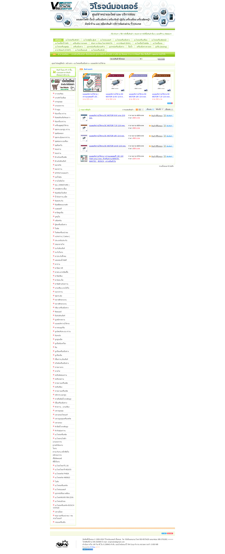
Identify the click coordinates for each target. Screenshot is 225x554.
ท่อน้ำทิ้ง (162, 54)
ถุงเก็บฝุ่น (58, 177)
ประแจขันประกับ (61, 240)
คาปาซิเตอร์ (136, 54)
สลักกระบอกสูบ (60, 395)
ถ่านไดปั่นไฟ (59, 181)
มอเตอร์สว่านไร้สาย (98, 63)
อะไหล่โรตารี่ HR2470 (63, 470)
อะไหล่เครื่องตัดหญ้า (159, 40)
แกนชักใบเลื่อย (60, 98)
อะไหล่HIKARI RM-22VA (64, 497)
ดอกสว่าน (58, 169)
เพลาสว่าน (59, 292)
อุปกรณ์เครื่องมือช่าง (116, 47)
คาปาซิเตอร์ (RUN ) (124, 43)
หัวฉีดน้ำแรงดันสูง (61, 427)
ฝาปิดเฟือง (59, 276)
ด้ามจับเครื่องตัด (61, 157)
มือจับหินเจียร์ (60, 316)
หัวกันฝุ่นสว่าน (60, 431)
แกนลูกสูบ (58, 102)
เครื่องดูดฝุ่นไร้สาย (61, 125)
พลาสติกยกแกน (61, 300)
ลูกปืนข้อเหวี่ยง (60, 343)
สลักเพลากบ (57, 455)
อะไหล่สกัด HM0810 (62, 478)
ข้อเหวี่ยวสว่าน (60, 122)
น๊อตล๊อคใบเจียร (61, 193)
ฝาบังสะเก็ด (59, 280)
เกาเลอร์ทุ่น (59, 94)
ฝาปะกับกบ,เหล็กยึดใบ (61, 452)
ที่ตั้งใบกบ (56, 462)
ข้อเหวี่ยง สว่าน (60, 114)
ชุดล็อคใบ (58, 145)
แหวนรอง (58, 423)
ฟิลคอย (125, 54)
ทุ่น (120, 54)
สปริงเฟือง (58, 387)
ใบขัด (57, 228)
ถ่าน (129, 54)
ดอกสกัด (58, 165)
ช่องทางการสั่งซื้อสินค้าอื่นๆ (145, 34)
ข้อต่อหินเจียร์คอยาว (62, 117)
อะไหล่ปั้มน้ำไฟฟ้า (62, 43)
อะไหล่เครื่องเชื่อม (140, 40)
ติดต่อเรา (168, 34)
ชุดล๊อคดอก (59, 133)
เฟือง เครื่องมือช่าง (61, 308)
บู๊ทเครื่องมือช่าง (61, 225)
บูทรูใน (57, 217)
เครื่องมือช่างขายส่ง (144, 47)
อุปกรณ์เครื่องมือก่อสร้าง (96, 47)
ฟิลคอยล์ (58, 312)
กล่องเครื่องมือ (60, 522)
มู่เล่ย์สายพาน (60, 320)
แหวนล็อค (59, 512)
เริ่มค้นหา (168, 59)
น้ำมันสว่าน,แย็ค (61, 197)
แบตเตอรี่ (58, 209)
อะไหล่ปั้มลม (157, 43)
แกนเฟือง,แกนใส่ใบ (62, 288)
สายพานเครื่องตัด (61, 383)
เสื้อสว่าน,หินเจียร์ (61, 359)
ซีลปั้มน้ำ (148, 54)
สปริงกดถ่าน (59, 379)
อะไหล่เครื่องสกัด (61, 485)
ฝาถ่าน (57, 264)
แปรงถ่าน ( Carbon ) (62, 236)
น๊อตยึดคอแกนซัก (61, 205)
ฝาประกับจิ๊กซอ (60, 256)
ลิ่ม (56, 347)
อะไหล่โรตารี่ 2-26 (61, 466)
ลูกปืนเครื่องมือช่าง (62, 351)
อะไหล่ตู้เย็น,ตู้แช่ (89, 40)
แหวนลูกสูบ (59, 411)
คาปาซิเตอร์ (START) (63, 50)
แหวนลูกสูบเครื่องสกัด (63, 419)
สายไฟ (57, 371)
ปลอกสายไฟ (59, 244)
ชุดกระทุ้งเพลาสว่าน (62, 137)
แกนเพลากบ (59, 106)
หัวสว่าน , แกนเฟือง (62, 407)
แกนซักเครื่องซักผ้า (78, 54)
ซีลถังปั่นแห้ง (90, 54)
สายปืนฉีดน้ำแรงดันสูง (63, 399)
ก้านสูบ (57, 110)
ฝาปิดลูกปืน (59, 213)
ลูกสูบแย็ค (58, 339)
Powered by (91, 547)
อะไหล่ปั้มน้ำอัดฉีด (142, 43)
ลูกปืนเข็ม (58, 355)
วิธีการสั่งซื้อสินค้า (126, 34)
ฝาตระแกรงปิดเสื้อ (61, 272)
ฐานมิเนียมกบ (58, 445)
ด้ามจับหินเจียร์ (60, 161)
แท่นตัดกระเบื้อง (61, 189)
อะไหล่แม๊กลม (60, 501)
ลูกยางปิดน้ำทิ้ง (101, 54)
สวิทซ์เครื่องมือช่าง (62, 363)
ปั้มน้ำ (130, 47)
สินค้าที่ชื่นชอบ (156, 116)
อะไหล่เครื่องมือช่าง (122, 40)
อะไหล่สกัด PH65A (62, 474)
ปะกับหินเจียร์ (60, 248)
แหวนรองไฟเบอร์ (61, 415)
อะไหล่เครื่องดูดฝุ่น (62, 47)
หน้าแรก (58, 40)
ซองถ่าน (58, 149)
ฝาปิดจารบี (59, 268)
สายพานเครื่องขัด (61, 391)
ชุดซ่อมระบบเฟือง (61, 141)
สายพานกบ (59, 367)
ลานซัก (110, 54)
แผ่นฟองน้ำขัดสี (61, 260)
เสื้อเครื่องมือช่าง (61, 403)
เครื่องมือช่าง (78, 47)
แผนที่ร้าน (160, 34)
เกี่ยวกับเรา (115, 34)
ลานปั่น (115, 54)
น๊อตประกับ (59, 201)
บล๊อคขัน (58, 221)
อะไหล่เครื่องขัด (61, 435)
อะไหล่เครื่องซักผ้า (72, 40)
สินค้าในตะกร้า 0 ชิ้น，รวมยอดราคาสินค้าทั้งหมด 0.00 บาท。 (65, 72)
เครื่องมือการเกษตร (80, 43)
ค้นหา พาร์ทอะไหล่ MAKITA (101, 43)
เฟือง (143, 54)
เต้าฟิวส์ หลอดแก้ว (61, 173)
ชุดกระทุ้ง (58, 296)
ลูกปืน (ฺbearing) (161, 47)
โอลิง (57, 482)
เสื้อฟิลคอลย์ (57, 458)
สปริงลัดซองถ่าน (61, 375)
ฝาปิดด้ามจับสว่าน (61, 284)
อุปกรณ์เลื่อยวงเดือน (62, 493)
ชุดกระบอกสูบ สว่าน (62, 129)
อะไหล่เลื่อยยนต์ (81, 50)
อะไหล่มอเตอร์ (105, 40)
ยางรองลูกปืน (60, 328)
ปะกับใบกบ (59, 252)
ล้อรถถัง (58, 336)
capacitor (155, 54)
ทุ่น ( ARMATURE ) (62, 185)
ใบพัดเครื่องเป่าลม (61, 232)
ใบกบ (55, 448)
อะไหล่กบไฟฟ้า (60, 439)
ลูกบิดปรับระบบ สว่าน (63, 331)
